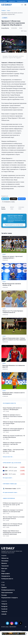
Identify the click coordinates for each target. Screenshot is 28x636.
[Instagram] (11, 623)
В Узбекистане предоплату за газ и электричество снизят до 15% (13, 503)
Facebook (22, 198)
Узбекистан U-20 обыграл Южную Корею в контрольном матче (12, 524)
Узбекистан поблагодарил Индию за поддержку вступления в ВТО (13, 429)
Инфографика (3, 1)
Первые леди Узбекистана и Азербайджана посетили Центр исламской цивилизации (12, 532)
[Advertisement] (14, 633)
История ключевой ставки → (10, 492)
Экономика (4, 560)
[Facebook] (16, 623)
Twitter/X (14, 198)
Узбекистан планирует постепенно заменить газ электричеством (13, 510)
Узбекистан (4, 558)
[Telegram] (7, 623)
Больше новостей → (8, 456)
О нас (3, 585)
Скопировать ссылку (9, 201)
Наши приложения (7, 592)
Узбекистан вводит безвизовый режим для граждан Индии (14, 422)
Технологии (4, 566)
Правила (4, 587)
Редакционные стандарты (9, 597)
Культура (4, 568)
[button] (22, 4)
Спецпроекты (11, 1)
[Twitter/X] (20, 623)
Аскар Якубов (5, 28)
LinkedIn (3, 614)
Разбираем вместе (22, 1)
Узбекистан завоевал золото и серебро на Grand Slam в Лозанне (12, 415)
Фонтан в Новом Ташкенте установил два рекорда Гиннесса (13, 517)
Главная (3, 10)
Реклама (4, 595)
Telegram (6, 198)
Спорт (8, 10)
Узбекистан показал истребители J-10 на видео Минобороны (14, 436)
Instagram (4, 606)
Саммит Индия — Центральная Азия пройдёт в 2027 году (13, 450)
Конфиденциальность (8, 590)
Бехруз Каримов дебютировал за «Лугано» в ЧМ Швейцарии (12, 408)
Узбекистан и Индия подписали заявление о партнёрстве (12, 443)
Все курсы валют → (8, 477)
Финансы (4, 563)
